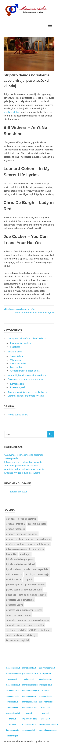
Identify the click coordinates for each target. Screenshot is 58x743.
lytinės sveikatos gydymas (20, 559)
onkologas (30, 574)
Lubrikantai (16, 366)
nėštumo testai (14, 574)
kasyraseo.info (12, 730)
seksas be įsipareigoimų (18, 614)
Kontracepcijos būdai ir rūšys (20, 308)
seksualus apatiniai (16, 619)
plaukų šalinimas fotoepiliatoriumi (24, 589)
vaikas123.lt (29, 679)
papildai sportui (14, 584)
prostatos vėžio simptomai (20, 599)
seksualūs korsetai (15, 624)
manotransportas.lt (46, 668)
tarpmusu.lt (12, 679)
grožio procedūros (15, 543)
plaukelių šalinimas (35, 584)
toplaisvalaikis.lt (29, 724)
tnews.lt (12, 719)
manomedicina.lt (13, 685)
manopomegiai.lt (13, 668)
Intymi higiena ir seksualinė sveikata (27, 375)
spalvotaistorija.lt (13, 713)
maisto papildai (40, 569)
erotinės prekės (14, 538)
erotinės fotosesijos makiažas (21, 533)
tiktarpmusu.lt (45, 674)
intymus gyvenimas (16, 548)
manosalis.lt (12, 702)
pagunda (28, 579)
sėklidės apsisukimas (39, 629)
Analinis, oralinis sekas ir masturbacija (27, 391)
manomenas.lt (13, 691)
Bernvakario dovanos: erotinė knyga (34, 312)
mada (27, 569)
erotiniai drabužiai (15, 523)
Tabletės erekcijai (17, 491)
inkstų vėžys (43, 543)
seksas (38, 609)
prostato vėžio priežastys (19, 609)
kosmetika (11, 553)
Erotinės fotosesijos (20, 343)
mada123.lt (45, 708)
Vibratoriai (15, 359)
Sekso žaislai (16, 356)
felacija (29, 538)
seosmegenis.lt (28, 730)
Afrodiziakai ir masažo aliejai (25, 370)
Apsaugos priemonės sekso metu (25, 378)
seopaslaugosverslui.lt (46, 724)
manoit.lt (45, 691)
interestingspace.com (46, 730)
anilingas (10, 518)
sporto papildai (36, 624)
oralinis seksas (13, 579)
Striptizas (15, 346)
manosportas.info (29, 702)
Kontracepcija (17, 383)
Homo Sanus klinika (18, 414)
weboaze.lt (45, 719)
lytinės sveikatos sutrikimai (20, 564)
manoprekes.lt (45, 685)
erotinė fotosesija (15, 528)
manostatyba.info (46, 702)
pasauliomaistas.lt (29, 674)
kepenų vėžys (36, 548)
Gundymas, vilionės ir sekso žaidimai (27, 338)
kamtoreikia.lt (12, 708)
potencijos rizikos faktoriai (32, 594)
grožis (31, 543)
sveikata (10, 629)
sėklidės (22, 629)
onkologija (43, 574)
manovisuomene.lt (13, 674)
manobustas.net (45, 679)
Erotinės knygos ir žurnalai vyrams (26, 395)
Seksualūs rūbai (18, 363)
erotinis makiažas (37, 523)
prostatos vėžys (14, 604)
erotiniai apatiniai (27, 518)
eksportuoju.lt (12, 736)
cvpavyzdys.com (29, 719)
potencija (11, 594)
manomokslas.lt (29, 696)
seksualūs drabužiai (39, 619)
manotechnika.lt (29, 668)
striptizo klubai (11, 111)
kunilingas (25, 553)
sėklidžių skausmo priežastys (21, 635)
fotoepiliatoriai (43, 538)
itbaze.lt (29, 713)
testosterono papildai (17, 640)
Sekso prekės (15, 351)
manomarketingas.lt (29, 691)
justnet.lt (45, 713)
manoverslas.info (29, 708)
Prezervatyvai (17, 387)
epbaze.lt (12, 724)
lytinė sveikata (13, 569)
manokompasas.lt (29, 685)
